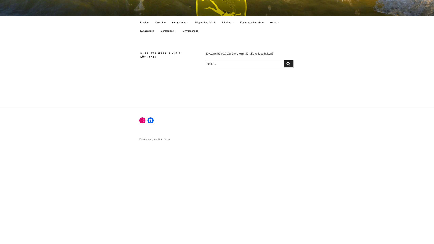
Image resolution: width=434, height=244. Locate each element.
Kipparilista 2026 (205, 22)
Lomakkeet (167, 30)
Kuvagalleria (147, 30)
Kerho (273, 22)
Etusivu (144, 22)
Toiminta (226, 22)
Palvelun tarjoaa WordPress (154, 139)
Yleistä (159, 22)
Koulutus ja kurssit (250, 22)
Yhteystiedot (179, 22)
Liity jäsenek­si (190, 30)
